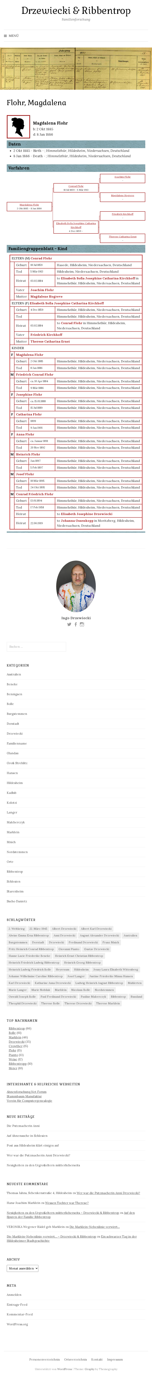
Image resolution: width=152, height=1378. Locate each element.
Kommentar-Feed (20, 1314)
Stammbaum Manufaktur (24, 1096)
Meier (13, 1068)
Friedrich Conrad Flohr (34, 374)
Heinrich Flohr (28, 454)
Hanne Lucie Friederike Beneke (29, 956)
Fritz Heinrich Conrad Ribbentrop (31, 949)
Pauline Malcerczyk (93, 996)
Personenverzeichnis (44, 1359)
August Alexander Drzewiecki (99, 935)
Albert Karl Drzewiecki (96, 928)
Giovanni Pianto (69, 949)
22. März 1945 (38, 928)
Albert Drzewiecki (64, 928)
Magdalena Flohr (29, 355)
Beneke (12, 684)
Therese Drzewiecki (78, 1003)
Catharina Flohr (29, 414)
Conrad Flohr (41, 258)
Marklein (13, 832)
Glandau (12, 753)
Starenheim (15, 891)
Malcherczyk (16, 822)
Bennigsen (14, 694)
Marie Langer (18, 990)
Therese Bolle (50, 1003)
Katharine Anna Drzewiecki (53, 983)
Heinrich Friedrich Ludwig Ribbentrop (34, 962)
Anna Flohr (25, 434)
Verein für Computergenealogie (29, 1101)
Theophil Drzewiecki (22, 1003)
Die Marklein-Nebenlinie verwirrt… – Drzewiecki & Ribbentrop (51, 1236)
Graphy (89, 1369)
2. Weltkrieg (17, 928)
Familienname (17, 743)
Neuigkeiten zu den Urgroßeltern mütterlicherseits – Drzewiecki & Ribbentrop (63, 1213)
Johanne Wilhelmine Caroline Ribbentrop (36, 976)
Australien (14, 674)
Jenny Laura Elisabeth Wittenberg (115, 969)
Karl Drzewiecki (19, 983)
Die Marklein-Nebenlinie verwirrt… (94, 1227)
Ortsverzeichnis (75, 1359)
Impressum (115, 1359)
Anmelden (14, 1295)
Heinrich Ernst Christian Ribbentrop (79, 956)
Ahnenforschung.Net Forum (27, 1092)
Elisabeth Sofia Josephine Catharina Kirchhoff (67, 303)
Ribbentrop (15, 871)
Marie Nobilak (40, 990)
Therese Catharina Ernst (50, 341)
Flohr (12, 1050)
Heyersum (62, 969)
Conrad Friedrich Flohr (34, 494)
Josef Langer (76, 976)
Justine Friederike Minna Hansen (111, 976)
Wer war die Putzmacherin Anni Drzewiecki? (38, 1155)
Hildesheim (15, 783)
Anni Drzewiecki (64, 935)
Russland (136, 996)
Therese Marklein (108, 1003)
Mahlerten (135, 983)
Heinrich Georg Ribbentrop (82, 962)
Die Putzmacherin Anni (23, 1126)
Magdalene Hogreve (46, 296)
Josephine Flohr (29, 394)
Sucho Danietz (17, 901)
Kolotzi (12, 803)
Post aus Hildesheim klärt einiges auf (33, 1145)
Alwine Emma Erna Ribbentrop (29, 935)
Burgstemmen (17, 714)
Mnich (11, 842)
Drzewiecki (15, 733)
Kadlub (11, 793)
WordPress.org (17, 1324)
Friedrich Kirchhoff (46, 335)
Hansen (12, 773)
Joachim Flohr (42, 290)
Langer (12, 812)
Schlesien (13, 881)
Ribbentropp (18, 1064)
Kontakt (97, 1359)
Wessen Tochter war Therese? (67, 1203)
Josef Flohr (25, 474)
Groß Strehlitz (17, 763)
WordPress (64, 1369)
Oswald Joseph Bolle (22, 996)
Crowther (16, 1046)
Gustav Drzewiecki (96, 949)
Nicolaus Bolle (80, 990)
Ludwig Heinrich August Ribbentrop (99, 983)
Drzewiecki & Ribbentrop (76, 11)
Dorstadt (13, 724)
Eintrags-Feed (17, 1305)
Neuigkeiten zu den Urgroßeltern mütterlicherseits (43, 1165)
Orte (10, 862)
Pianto (13, 1055)
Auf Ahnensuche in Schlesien (27, 1136)
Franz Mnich (111, 942)
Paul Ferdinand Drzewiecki (58, 996)
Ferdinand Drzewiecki (83, 942)
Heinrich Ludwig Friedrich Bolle (30, 969)
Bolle (10, 704)
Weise (13, 1059)
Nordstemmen (17, 852)
